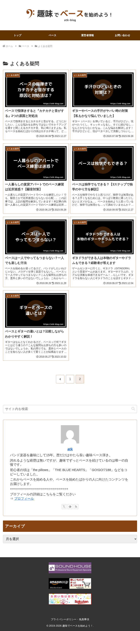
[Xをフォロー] (64, 506)
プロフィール (24, 498)
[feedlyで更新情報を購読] (70, 506)
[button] (133, 409)
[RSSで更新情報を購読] (76, 506)
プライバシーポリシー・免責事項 (70, 619)
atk (70, 449)
